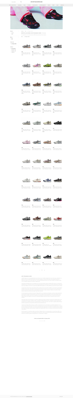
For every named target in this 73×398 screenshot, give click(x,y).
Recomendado (13, 48)
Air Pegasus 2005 (13, 43)
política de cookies (29, 396)
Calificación (12, 52)
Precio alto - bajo (13, 49)
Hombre (12, 32)
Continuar (61, 396)
